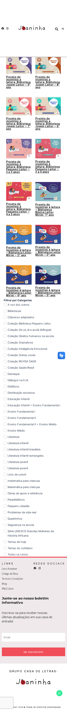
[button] (57, 29)
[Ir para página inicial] (32, 28)
